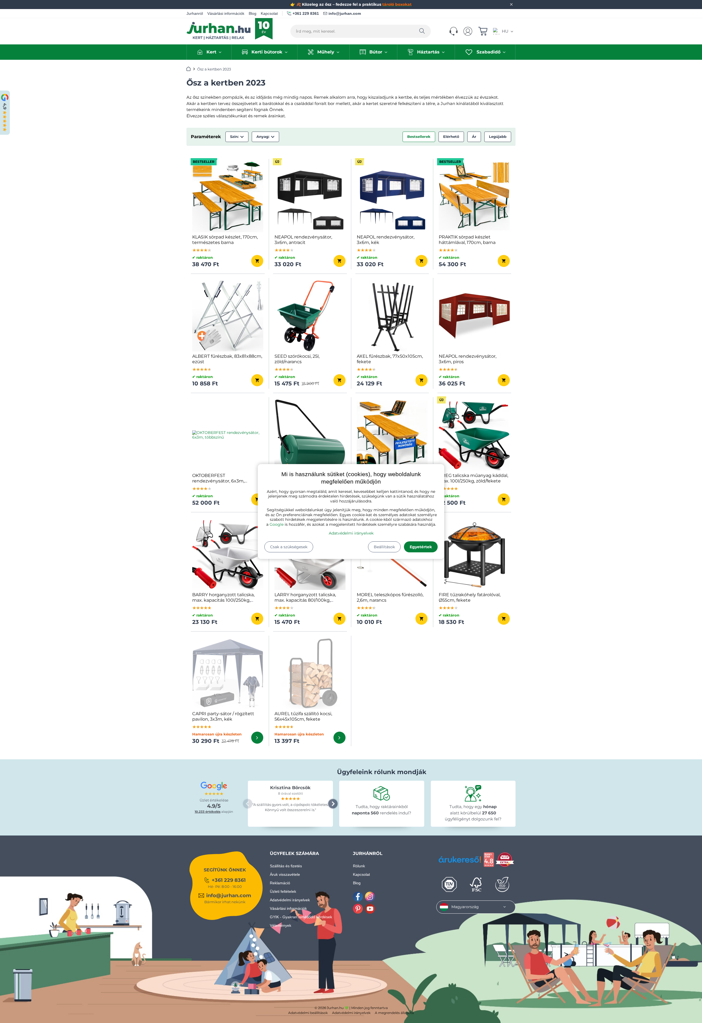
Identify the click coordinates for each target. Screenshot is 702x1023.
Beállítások (384, 546)
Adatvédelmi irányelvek (351, 533)
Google (277, 524)
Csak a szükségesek (288, 546)
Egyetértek (421, 546)
